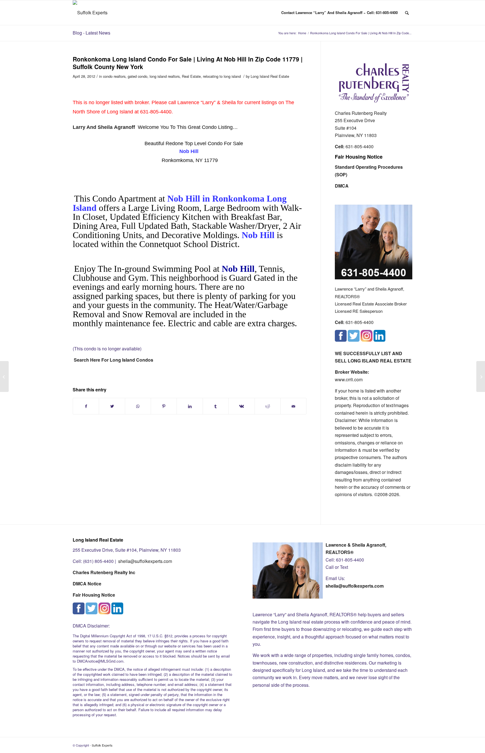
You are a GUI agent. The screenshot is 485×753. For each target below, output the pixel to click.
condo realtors (114, 76)
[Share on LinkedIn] (189, 406)
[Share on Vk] (241, 406)
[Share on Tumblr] (215, 406)
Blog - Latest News (91, 32)
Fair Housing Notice (359, 156)
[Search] (406, 12)
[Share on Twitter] (112, 406)
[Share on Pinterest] (164, 406)
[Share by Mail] (293, 406)
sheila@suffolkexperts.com (145, 561)
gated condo (137, 76)
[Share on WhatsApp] (138, 406)
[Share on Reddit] (267, 406)
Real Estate (191, 76)
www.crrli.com (349, 379)
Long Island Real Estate (270, 76)
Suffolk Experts (102, 745)
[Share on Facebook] (86, 406)
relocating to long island (222, 76)
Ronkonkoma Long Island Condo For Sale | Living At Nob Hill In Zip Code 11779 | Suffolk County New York (188, 63)
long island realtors (165, 76)
